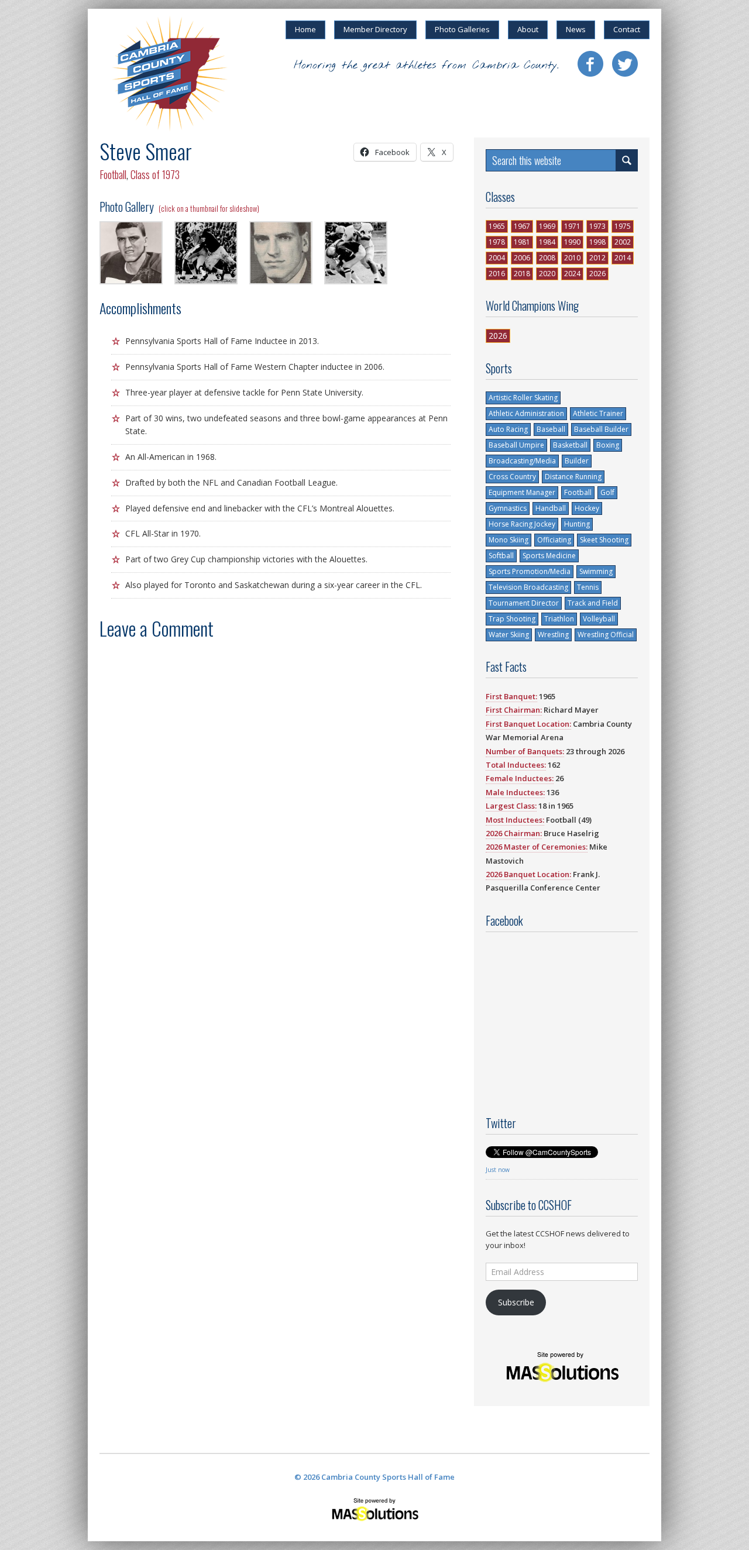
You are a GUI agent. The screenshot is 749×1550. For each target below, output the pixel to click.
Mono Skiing (508, 540)
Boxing (607, 445)
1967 (522, 226)
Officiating (554, 540)
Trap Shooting (512, 619)
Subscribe (516, 1302)
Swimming (596, 571)
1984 (547, 242)
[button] (131, 254)
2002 (622, 242)
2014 (622, 258)
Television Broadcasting (528, 587)
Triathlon (559, 619)
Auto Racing (508, 429)
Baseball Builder (601, 429)
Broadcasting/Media (522, 461)
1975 (622, 226)
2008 (547, 258)
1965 (497, 226)
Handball (550, 508)
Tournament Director (524, 603)
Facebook (590, 64)
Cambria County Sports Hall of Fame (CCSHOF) (169, 73)
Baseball (551, 429)
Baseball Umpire (516, 445)
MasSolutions (374, 1509)
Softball (501, 556)
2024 (572, 274)
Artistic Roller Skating (523, 398)
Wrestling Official (606, 635)
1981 (522, 242)
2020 (547, 274)
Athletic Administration (526, 413)
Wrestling (553, 635)
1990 (572, 242)
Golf (607, 492)
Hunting (577, 524)
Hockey (587, 508)
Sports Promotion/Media (530, 571)
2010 (572, 258)
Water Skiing (509, 635)
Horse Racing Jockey (522, 524)
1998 (597, 242)
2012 (597, 258)
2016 (497, 274)
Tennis (588, 587)
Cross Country (512, 477)
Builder (577, 461)
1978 (497, 242)
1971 (572, 226)
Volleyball (599, 619)
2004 (497, 258)
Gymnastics (508, 508)
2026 (597, 274)
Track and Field (593, 603)
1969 (547, 226)
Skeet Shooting (604, 540)
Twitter (625, 64)
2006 (522, 258)
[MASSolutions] (562, 1367)
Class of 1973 (155, 174)
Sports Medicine (549, 556)
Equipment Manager (522, 492)
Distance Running (573, 477)
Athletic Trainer (598, 413)
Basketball (570, 445)
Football (112, 174)
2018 (522, 274)
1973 (597, 226)
